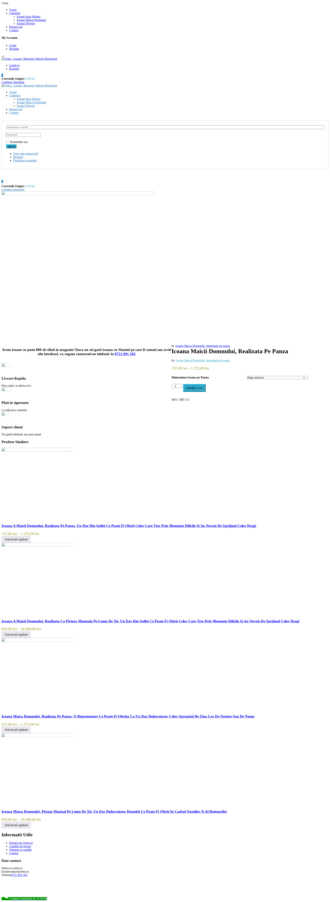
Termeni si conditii (20, 849)
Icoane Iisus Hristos (28, 16)
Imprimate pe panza (218, 345)
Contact (14, 30)
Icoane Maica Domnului (31, 20)
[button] (2, 75)
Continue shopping (13, 82)
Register (14, 48)
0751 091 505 (125, 354)
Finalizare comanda (25, 160)
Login (12, 45)
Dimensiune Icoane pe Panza (190, 377)
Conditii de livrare (20, 846)
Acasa (13, 9)
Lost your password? (25, 153)
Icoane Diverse (26, 23)
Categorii (14, 13)
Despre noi (15, 26)
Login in (14, 65)
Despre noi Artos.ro (21, 842)
